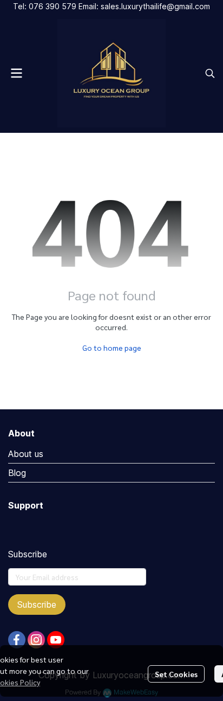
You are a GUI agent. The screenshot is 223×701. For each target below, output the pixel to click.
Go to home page (111, 347)
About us (25, 453)
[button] (210, 73)
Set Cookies (176, 674)
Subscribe (36, 604)
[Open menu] (16, 73)
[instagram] (36, 639)
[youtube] (55, 639)
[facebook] (16, 639)
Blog (17, 472)
